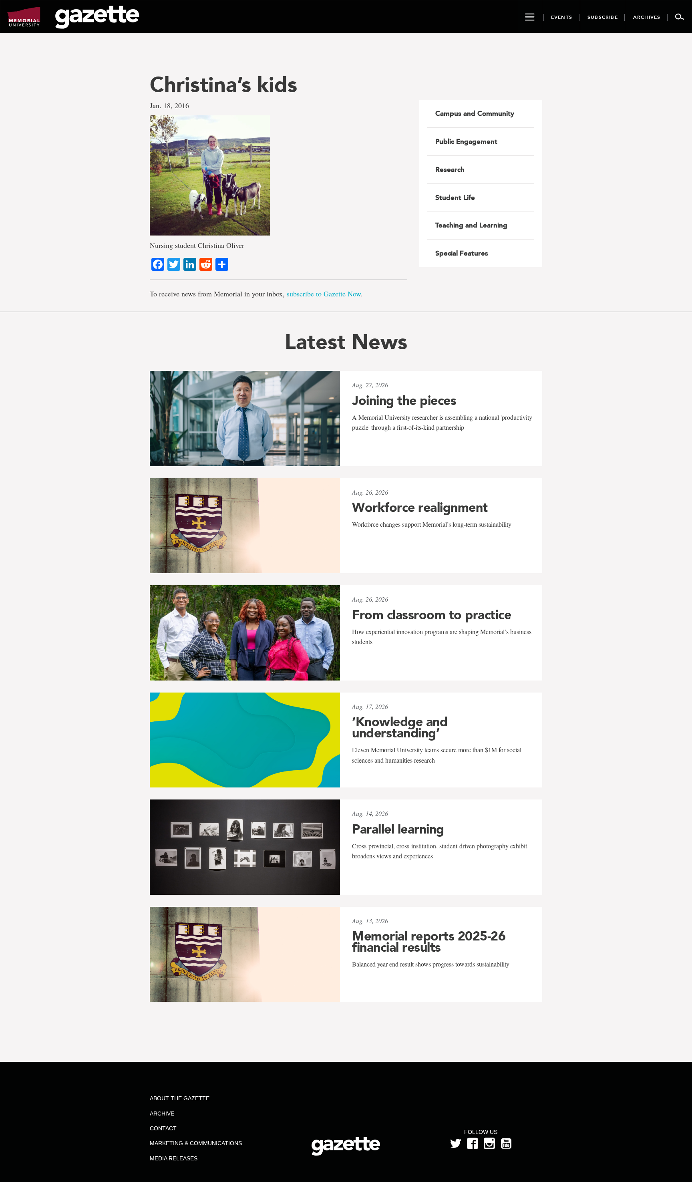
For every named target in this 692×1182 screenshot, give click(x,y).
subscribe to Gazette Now (324, 293)
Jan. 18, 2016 (169, 105)
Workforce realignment (420, 507)
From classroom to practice (431, 614)
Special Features (461, 253)
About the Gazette (179, 1098)
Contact (163, 1128)
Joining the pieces (404, 400)
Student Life (455, 197)
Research (450, 169)
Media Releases (173, 1158)
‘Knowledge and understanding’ (399, 727)
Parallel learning (398, 829)
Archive (162, 1113)
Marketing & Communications (196, 1143)
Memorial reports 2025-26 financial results (428, 941)
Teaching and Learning (471, 225)
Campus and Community (474, 113)
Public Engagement (466, 141)
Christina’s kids (223, 84)
